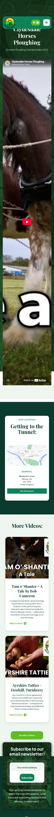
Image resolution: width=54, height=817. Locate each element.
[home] (10, 22)
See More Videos (27, 735)
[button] (35, 23)
